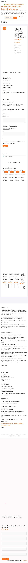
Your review (5, 116)
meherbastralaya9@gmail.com (8, 388)
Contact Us (3, 380)
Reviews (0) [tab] (13, 72)
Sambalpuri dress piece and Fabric (9, 404)
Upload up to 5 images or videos (10, 126)
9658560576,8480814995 (7, 386)
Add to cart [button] (6, 286)
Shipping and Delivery (5, 379)
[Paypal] (10, 368)
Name (4, 131)
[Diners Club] (12, 368)
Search (15, 18)
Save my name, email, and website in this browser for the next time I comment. (14, 142)
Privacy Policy (3, 374)
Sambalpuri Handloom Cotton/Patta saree (11, 7)
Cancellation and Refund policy (7, 377)
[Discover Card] (15, 368)
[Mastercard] (4, 368)
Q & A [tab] (19, 72)
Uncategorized (3, 1)
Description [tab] (5, 72)
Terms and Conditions (5, 376)
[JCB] (21, 368)
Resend (25, 560)
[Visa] (7, 368)
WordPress (17, 436)
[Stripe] (18, 368)
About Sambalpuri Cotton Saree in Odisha (11, 401)
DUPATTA (19, 53)
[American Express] (2, 368)
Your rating (5, 113)
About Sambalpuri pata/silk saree (9, 406)
